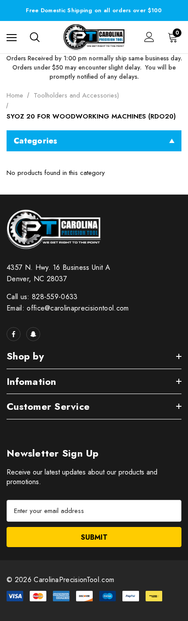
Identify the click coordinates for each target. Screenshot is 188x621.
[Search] (35, 37)
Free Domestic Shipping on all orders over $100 (94, 10)
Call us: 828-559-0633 (42, 297)
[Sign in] (149, 37)
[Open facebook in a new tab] (14, 334)
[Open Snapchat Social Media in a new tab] (33, 334)
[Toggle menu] (12, 37)
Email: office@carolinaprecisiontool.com (68, 308)
